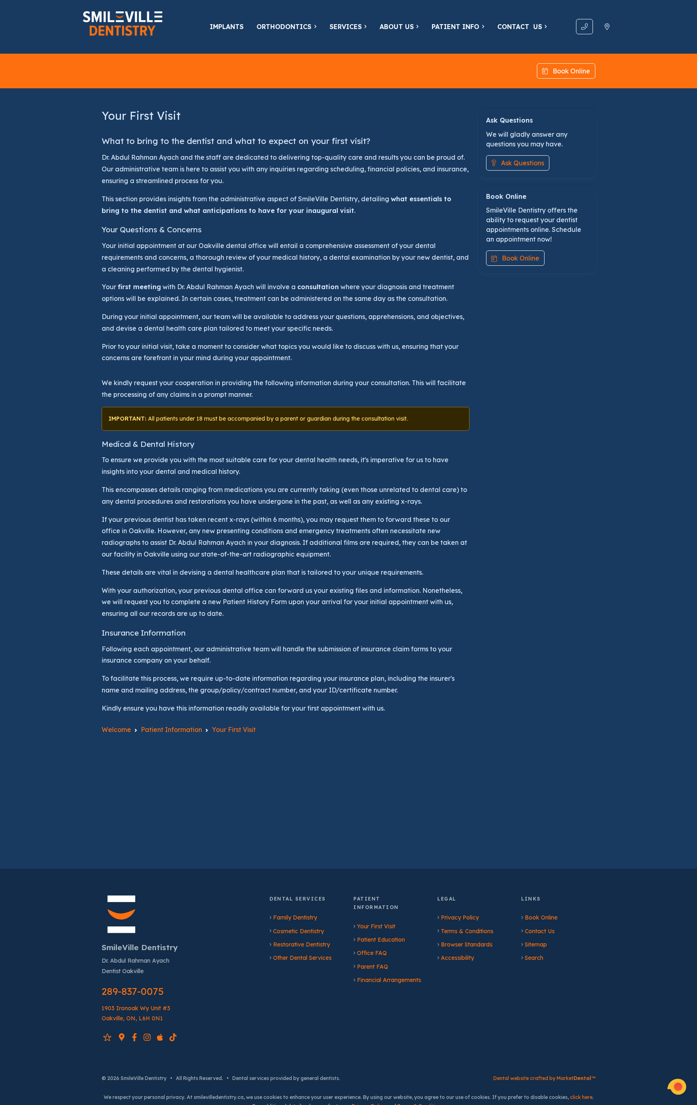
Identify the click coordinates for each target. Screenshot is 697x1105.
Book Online (569, 71)
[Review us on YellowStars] (107, 1037)
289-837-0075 (133, 991)
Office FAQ (372, 953)
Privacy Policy (460, 917)
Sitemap (536, 944)
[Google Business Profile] (121, 1037)
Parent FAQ (372, 966)
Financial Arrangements (389, 980)
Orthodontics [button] (284, 27)
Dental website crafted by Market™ (544, 1078)
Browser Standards (466, 944)
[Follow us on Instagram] (147, 1037)
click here (581, 1097)
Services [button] (346, 27)
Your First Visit (376, 926)
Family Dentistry (295, 917)
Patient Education (381, 939)
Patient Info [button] (455, 27)
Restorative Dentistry (301, 944)
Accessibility (457, 957)
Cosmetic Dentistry (298, 931)
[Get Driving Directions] (607, 26)
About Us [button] (397, 27)
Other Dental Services (302, 957)
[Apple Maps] (160, 1037)
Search (534, 957)
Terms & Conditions (467, 931)
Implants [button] (227, 27)
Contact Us (540, 931)
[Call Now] (584, 26)
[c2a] (677, 1087)
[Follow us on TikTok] (173, 1037)
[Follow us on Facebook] (134, 1037)
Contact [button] (519, 27)
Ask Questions (520, 163)
